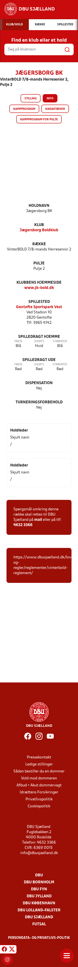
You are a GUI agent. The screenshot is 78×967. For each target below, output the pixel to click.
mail (38, 520)
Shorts (39, 341)
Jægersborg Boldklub (39, 230)
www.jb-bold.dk (39, 288)
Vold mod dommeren (39, 778)
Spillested (39, 302)
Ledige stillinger (39, 764)
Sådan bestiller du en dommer (39, 771)
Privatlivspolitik (39, 799)
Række (39, 244)
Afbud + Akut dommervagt (39, 785)
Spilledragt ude (39, 360)
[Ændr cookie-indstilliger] (7, 959)
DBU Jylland (39, 896)
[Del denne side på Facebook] (4, 949)
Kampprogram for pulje (39, 119)
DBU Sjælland (39, 917)
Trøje (18, 341)
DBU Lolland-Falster (39, 910)
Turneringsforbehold (39, 402)
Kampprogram (24, 109)
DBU (39, 875)
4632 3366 (22, 525)
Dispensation (39, 383)
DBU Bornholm (39, 882)
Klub (39, 225)
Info (50, 98)
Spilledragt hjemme (39, 337)
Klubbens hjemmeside (39, 283)
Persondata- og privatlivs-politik (39, 937)
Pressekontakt (39, 757)
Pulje (39, 263)
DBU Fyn (39, 889)
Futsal (39, 924)
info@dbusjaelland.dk (39, 853)
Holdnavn (39, 206)
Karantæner (55, 109)
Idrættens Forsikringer (39, 792)
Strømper (60, 341)
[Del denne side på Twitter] (12, 949)
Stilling (30, 98)
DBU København (39, 903)
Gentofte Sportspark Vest (39, 307)
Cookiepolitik (39, 806)
